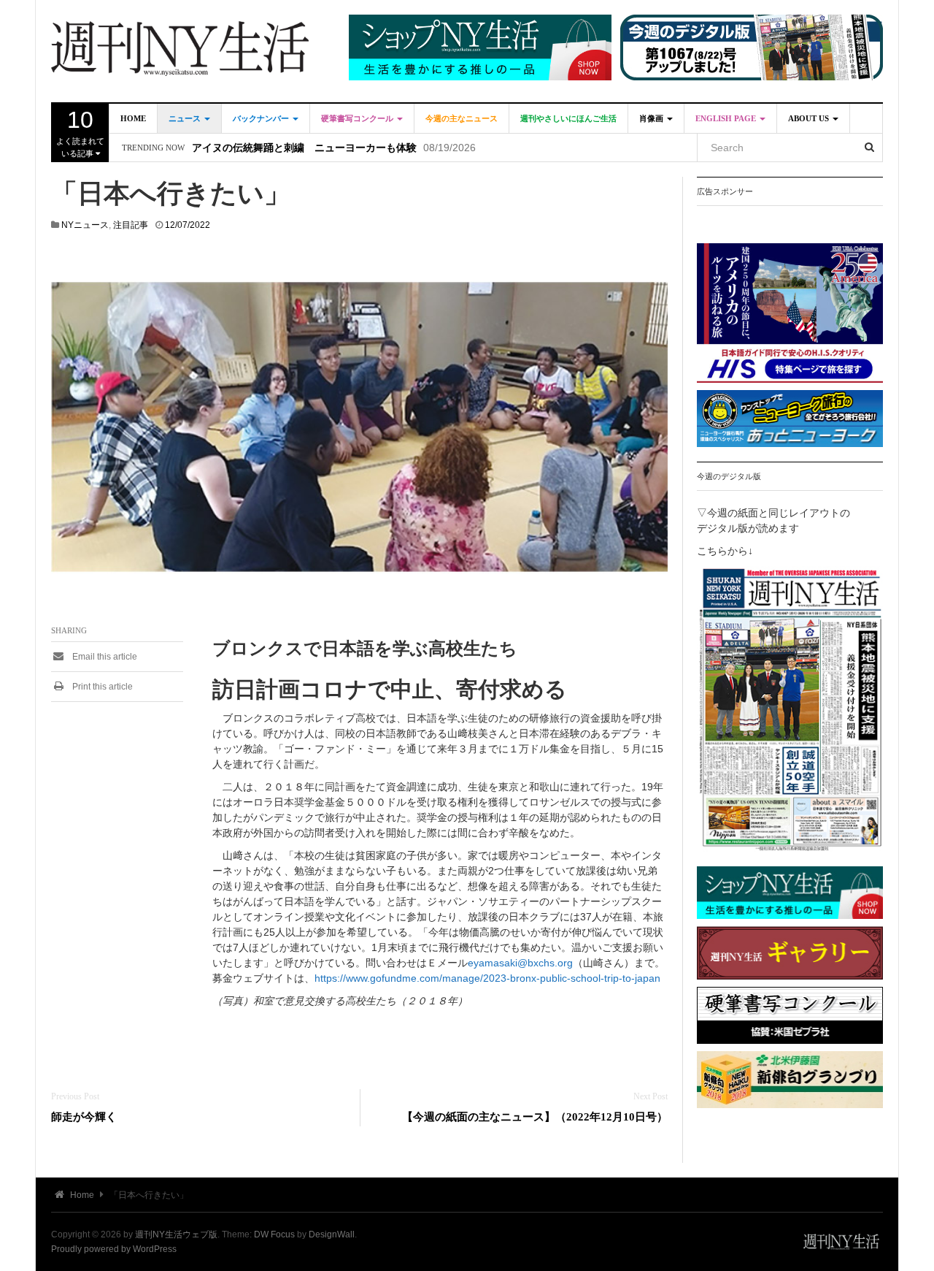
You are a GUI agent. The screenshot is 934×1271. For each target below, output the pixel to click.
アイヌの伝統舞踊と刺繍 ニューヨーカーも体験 (304, 147)
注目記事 (130, 225)
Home (133, 118)
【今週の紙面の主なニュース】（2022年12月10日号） (535, 1116)
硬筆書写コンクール (358, 118)
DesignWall (332, 1234)
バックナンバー (262, 118)
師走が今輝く (84, 1116)
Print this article (101, 687)
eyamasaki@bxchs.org (520, 963)
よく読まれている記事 (80, 132)
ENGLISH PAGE (726, 118)
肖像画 (652, 118)
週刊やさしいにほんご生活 (568, 118)
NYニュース (85, 225)
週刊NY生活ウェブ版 (176, 1234)
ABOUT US (809, 118)
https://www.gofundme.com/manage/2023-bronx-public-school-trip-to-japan (487, 978)
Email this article (103, 657)
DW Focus (274, 1234)
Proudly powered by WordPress (114, 1249)
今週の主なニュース (461, 118)
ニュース (186, 118)
